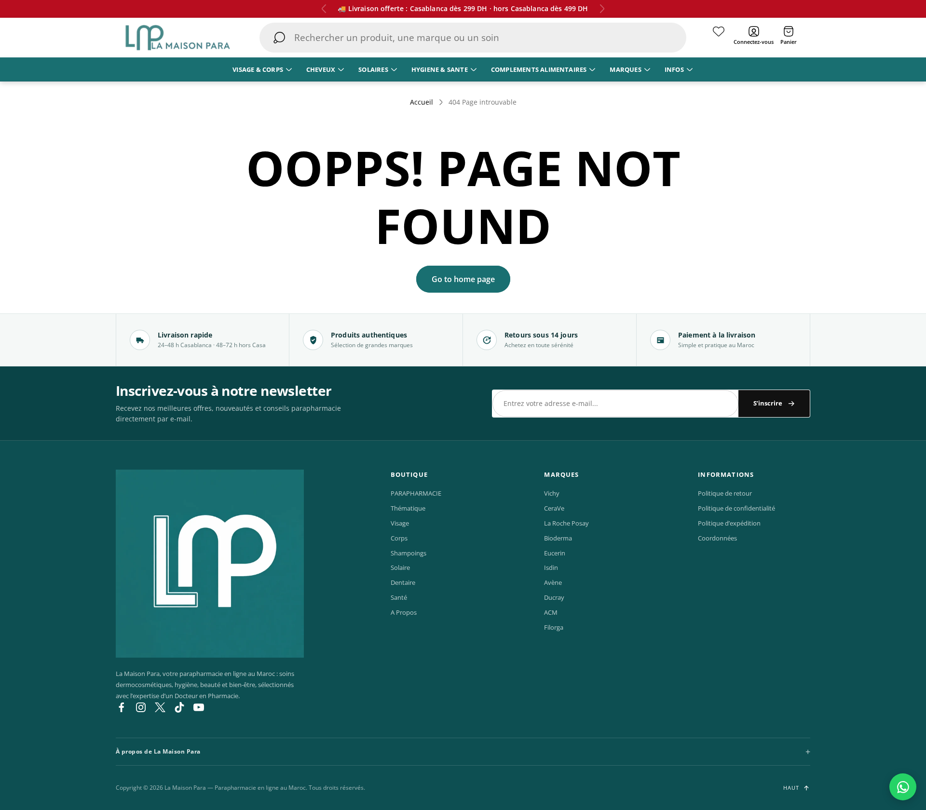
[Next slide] (602, 8)
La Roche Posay (566, 523)
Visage (400, 523)
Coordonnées (717, 538)
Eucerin (554, 553)
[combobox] (473, 38)
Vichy (551, 493)
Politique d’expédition (729, 523)
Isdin (551, 567)
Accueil (421, 102)
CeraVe (554, 508)
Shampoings (408, 553)
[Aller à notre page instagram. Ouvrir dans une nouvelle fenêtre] (141, 707)
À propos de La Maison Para (158, 751)
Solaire (400, 567)
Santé (399, 597)
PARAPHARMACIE (416, 493)
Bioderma (558, 538)
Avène (553, 582)
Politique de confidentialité (736, 508)
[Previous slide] (324, 8)
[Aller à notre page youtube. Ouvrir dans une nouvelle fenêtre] (198, 707)
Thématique (408, 508)
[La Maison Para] (210, 564)
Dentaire (403, 582)
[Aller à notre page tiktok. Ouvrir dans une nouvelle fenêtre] (179, 707)
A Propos (404, 612)
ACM (551, 612)
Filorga (553, 627)
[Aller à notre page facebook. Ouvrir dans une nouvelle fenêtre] (121, 707)
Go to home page (463, 279)
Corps (399, 538)
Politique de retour (725, 493)
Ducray (554, 597)
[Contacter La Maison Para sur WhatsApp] (902, 786)
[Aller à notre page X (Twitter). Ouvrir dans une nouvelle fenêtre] (160, 707)
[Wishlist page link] (719, 38)
